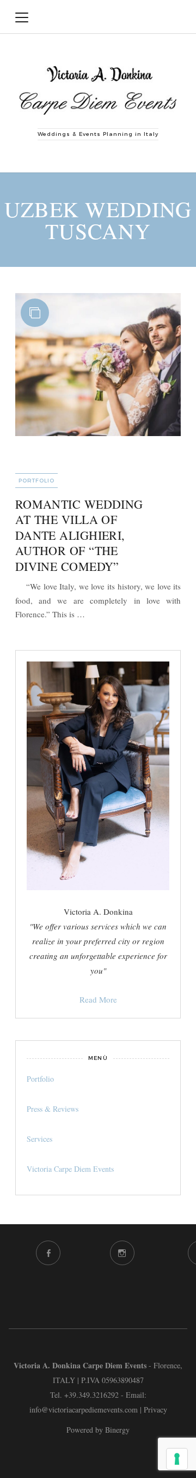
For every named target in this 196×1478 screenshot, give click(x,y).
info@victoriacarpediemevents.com (83, 1409)
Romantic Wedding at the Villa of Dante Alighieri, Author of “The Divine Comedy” (79, 535)
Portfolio (36, 480)
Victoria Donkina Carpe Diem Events (100, 17)
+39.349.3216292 (91, 1395)
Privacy (155, 1409)
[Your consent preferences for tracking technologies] (177, 1459)
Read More (98, 999)
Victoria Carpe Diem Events (70, 1169)
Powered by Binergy (98, 1430)
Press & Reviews (52, 1109)
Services (39, 1139)
